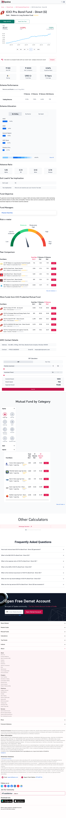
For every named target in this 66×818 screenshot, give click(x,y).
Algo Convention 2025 (5, 658)
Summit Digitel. (7, 133)
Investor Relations (5, 656)
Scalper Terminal (4, 690)
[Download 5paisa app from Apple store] (19, 801)
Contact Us (3, 752)
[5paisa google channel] (21, 786)
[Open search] (62, 2)
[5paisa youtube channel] (18, 786)
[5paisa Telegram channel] (2, 786)
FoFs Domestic (10, 309)
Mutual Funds (10, 7)
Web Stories (3, 669)
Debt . (8, 15)
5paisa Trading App (5, 697)
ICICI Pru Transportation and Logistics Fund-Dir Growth (16, 330)
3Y (30, 49)
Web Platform (4, 692)
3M (20, 49)
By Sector (28, 114)
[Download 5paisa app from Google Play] (7, 801)
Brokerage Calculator (24, 526)
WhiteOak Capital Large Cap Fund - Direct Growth (18, 471)
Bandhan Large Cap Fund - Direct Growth (17, 495)
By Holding (15, 114)
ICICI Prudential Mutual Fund (22, 7)
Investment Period (8, 372)
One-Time (47, 362)
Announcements (4, 672)
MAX (38, 49)
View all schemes (50, 291)
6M (24, 49)
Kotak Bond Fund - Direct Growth (12, 274)
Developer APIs (4, 704)
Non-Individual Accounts (6, 716)
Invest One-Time (22, 21)
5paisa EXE (3, 699)
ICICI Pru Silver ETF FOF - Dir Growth (13, 308)
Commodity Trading (5, 680)
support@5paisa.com (12, 777)
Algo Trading (3, 695)
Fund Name (3, 259)
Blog (2, 667)
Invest (53, 263)
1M (17, 49)
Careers (2, 660)
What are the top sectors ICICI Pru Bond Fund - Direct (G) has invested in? (22, 584)
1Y (27, 49)
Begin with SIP (7, 21)
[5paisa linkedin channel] (15, 786)
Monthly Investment (9, 366)
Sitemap (3, 661)
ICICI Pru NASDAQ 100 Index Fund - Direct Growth (17, 324)
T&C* (20, 615)
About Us (3, 654)
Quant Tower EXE (4, 706)
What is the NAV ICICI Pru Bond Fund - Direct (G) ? (15, 555)
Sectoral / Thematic (11, 331)
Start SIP (33, 389)
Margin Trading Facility (6, 686)
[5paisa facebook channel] (11, 786)
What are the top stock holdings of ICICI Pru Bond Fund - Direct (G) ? (21, 578)
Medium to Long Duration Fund (22, 15)
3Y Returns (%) (47, 258)
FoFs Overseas (10, 315)
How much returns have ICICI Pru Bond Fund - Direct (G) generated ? (21, 549)
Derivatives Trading (5, 678)
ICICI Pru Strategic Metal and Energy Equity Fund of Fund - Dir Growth (17, 313)
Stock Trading (4, 677)
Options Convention (5, 665)
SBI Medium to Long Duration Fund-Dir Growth (16, 285)
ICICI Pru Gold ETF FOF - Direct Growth (14, 318)
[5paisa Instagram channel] (5, 786)
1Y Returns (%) (40, 258)
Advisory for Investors (6, 758)
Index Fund (9, 326)
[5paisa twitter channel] (8, 786)
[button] (26, 529)
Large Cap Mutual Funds (17, 465)
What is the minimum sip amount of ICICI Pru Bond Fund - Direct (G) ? (21, 573)
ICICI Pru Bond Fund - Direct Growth (13, 268)
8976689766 (39, 777)
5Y (34, 49)
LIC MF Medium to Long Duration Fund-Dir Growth (17, 263)
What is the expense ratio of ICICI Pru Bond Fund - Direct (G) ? (19, 561)
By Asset (41, 114)
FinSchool (3, 663)
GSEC (4, 119)
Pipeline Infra (6, 147)
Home (2, 7)
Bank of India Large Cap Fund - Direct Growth (17, 479)
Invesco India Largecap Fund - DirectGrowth (16, 463)
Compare (52, 59)
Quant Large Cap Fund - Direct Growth (17, 487)
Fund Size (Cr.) (34, 258)
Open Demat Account (33, 612)
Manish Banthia (7, 213)
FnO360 (2, 693)
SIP (18, 362)
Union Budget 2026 (5, 670)
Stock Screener (4, 684)
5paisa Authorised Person (6, 714)
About (2, 653)
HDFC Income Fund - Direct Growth (13, 279)
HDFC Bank (6, 140)
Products (3, 675)
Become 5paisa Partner (6, 712)
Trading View (3, 702)
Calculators (4, 636)
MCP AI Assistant (4, 701)
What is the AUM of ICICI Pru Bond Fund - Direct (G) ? (16, 567)
